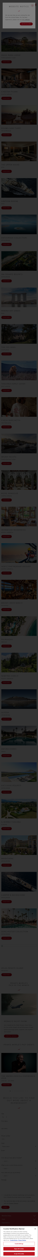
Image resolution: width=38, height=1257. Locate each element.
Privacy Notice (22, 1240)
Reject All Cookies (19, 1248)
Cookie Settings (19, 1243)
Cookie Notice (14, 1240)
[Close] (35, 1229)
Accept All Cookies (19, 1253)
